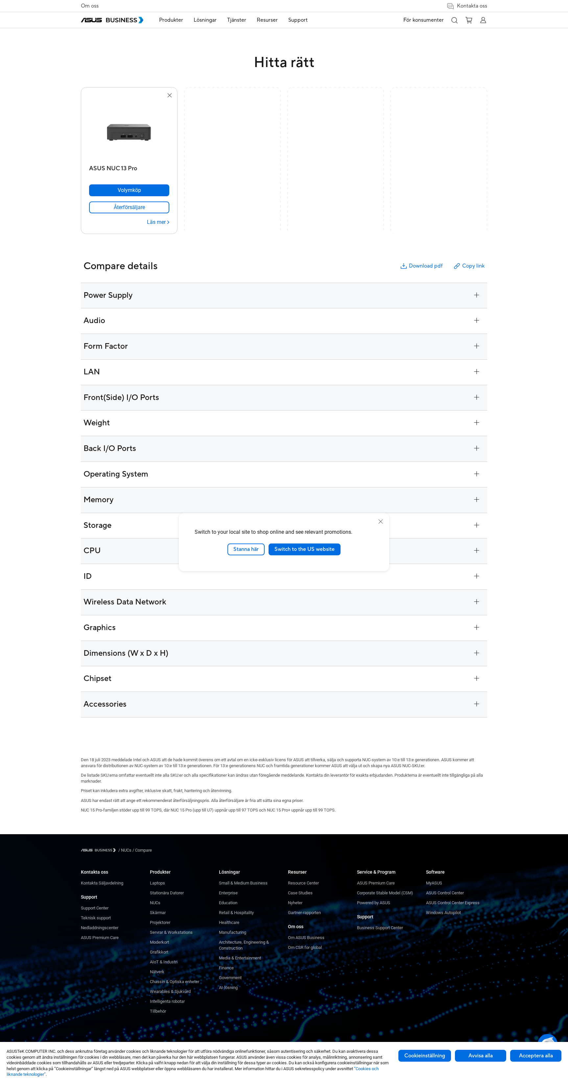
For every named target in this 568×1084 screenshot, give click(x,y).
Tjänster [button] (236, 20)
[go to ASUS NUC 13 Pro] (129, 131)
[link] (129, 207)
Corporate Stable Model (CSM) (385, 892)
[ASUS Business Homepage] (112, 20)
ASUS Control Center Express (453, 902)
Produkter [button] (171, 20)
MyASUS (434, 883)
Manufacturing (232, 932)
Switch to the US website (304, 549)
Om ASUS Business (306, 937)
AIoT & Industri (164, 961)
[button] (454, 20)
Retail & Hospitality (236, 912)
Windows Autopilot (443, 912)
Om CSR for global (305, 947)
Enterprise (228, 892)
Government (230, 977)
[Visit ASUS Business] (99, 850)
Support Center (94, 908)
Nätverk (157, 971)
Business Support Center (380, 927)
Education (228, 902)
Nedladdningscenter (99, 927)
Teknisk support (96, 917)
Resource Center (303, 883)
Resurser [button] (267, 20)
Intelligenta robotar (167, 1001)
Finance (226, 967)
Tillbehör (158, 1011)
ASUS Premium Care (100, 937)
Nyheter (295, 902)
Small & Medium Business (243, 883)
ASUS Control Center (445, 892)
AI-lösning (228, 987)
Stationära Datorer (167, 892)
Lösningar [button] (205, 20)
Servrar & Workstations (171, 932)
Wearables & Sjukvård (170, 991)
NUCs (155, 902)
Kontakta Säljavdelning (102, 883)
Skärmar (158, 912)
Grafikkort (159, 952)
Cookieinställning (424, 1055)
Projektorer (160, 922)
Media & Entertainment (240, 957)
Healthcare (229, 922)
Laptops (157, 883)
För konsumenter (423, 20)
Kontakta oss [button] (472, 6)
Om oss (90, 6)
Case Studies (300, 892)
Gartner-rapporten (304, 912)
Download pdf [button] (425, 266)
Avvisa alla (480, 1055)
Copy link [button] (473, 266)
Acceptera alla (536, 1055)
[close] (380, 521)
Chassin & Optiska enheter (174, 981)
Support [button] (298, 20)
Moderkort (159, 942)
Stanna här (246, 549)
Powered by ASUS (373, 902)
